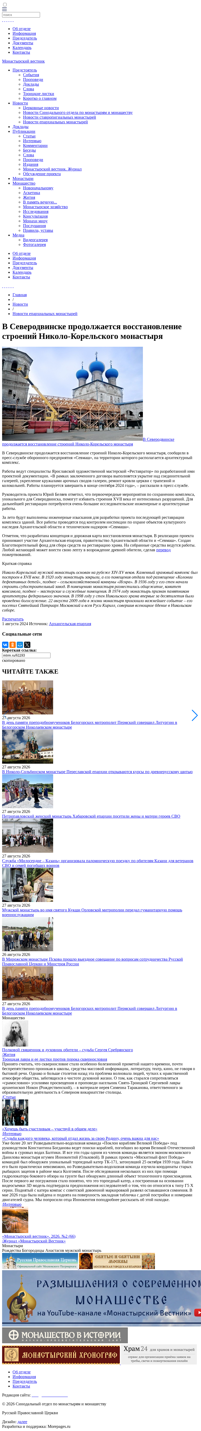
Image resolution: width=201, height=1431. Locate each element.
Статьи (29, 136)
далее (22, 1421)
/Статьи (9, 1097)
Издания (30, 164)
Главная (20, 295)
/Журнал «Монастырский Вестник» (34, 1241)
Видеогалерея (35, 240)
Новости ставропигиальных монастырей (59, 117)
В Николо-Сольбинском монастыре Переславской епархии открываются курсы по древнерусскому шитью (97, 771)
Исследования (35, 211)
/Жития (8, 1054)
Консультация (35, 216)
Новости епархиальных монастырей (55, 122)
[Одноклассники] (12, 645)
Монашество (24, 183)
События (31, 75)
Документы (23, 43)
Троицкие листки (38, 93)
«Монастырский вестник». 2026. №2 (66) (38, 1236)
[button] (194, 715)
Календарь (22, 47)
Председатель (25, 38)
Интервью (32, 141)
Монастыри (23, 178)
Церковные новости (41, 108)
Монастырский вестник (23, 61)
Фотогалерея (34, 244)
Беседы (29, 150)
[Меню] (4, 9)
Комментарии (35, 145)
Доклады (31, 84)
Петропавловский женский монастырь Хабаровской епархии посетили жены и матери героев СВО (91, 816)
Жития (29, 197)
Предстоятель (25, 70)
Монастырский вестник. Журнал (52, 169)
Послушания (34, 225)
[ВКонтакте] (5, 645)
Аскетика (31, 192)
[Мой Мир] (20, 645)
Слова (28, 89)
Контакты (21, 52)
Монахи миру (35, 221)
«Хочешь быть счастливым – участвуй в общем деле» (49, 1129)
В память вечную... (40, 202)
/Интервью (11, 1133)
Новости (20, 103)
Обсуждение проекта (42, 174)
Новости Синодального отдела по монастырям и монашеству (78, 112)
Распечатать (13, 619)
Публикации (24, 131)
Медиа (18, 235)
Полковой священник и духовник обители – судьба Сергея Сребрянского (67, 1050)
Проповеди (33, 79)
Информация (24, 33)
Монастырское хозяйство (45, 207)
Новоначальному (38, 188)
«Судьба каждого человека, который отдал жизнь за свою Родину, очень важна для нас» (80, 1138)
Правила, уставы (38, 230)
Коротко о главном (40, 98)
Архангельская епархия (70, 623)
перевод (163, 550)
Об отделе (22, 28)
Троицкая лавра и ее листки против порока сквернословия (54, 1059)
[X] (27, 645)
